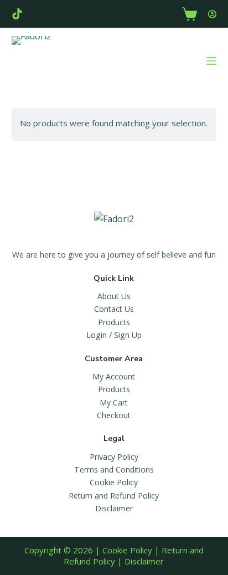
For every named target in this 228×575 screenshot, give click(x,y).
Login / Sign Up (114, 335)
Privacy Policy (114, 456)
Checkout (114, 415)
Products (114, 322)
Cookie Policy (114, 482)
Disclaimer (114, 508)
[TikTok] (17, 13)
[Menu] (211, 61)
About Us (114, 296)
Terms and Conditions (114, 469)
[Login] (212, 14)
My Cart (114, 402)
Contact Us (114, 309)
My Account (113, 376)
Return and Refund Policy (114, 495)
